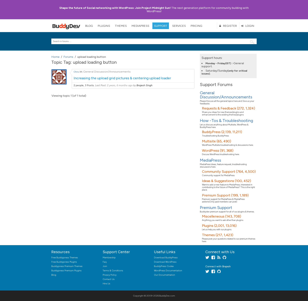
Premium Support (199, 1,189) (225, 195)
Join (105, 266)
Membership (109, 257)
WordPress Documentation (168, 270)
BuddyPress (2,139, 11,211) (222, 132)
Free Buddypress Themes (64, 257)
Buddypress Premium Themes (66, 266)
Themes (121, 26)
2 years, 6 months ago (120, 85)
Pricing (196, 26)
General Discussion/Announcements (107, 71)
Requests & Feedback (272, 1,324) (228, 108)
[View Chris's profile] (59, 83)
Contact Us (109, 279)
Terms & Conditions (113, 270)
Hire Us (106, 283)
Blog (89, 26)
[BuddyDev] (67, 25)
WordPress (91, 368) (217, 150)
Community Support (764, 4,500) (229, 171)
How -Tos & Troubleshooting (226, 120)
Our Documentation (164, 275)
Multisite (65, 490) (216, 141)
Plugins (104, 26)
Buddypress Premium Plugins (66, 270)
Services (179, 26)
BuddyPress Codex (164, 266)
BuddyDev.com (167, 295)
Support (160, 26)
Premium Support (216, 207)
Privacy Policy (109, 275)
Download (166, 257)
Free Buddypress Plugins (64, 262)
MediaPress (140, 26)
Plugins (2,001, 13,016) (219, 225)
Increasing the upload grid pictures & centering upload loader (122, 78)
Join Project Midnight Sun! (115, 8)
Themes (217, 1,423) (217, 235)
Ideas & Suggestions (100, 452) (226, 181)
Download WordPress (165, 262)
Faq (105, 262)
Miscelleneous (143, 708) (221, 216)
